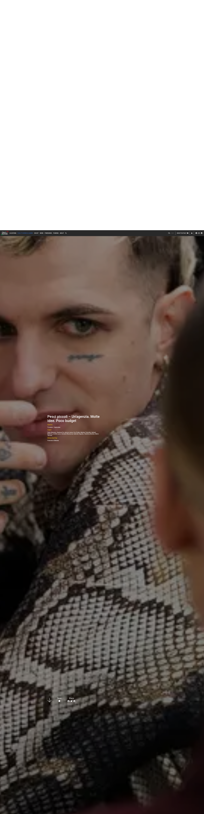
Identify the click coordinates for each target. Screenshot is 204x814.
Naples (50, 752)
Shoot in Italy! (182, 3)
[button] (66, 3)
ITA (169, 3)
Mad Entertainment (96, 707)
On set (36, 3)
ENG (172, 3)
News (41, 3)
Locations (12, 3)
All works (153, 799)
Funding (56, 3)
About (62, 3)
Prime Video (105, 707)
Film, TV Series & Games (25, 3)
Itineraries (48, 3)
